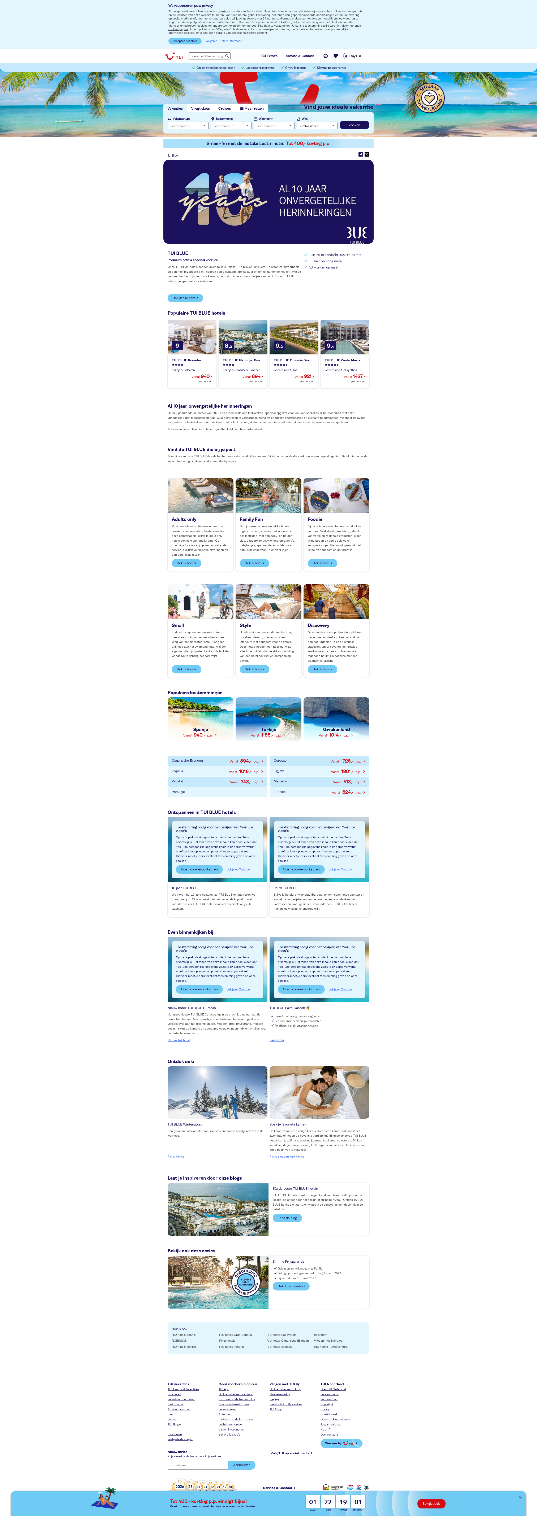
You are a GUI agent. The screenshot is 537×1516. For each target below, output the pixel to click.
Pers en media (330, 1394)
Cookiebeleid (329, 1414)
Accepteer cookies (185, 41)
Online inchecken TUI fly (285, 1389)
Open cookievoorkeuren (199, 869)
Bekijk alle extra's (229, 1434)
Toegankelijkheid (331, 1424)
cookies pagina (178, 29)
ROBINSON (179, 1340)
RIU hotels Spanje (184, 1334)
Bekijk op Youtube (238, 869)
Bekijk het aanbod (291, 1286)
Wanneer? (266, 118)
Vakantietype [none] (181, 118)
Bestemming (224, 118)
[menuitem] (357, 56)
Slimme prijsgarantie (331, 67)
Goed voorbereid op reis (234, 1404)
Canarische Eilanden (212, 761)
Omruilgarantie (295, 67)
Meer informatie (232, 41)
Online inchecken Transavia (236, 1394)
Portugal (178, 792)
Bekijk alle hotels (185, 298)
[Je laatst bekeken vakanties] (325, 56)
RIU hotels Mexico (184, 1346)
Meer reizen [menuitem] (254, 108)
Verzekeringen (227, 1409)
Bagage (274, 1399)
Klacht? (325, 1429)
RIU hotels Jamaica (279, 1346)
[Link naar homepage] (173, 56)
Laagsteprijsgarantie (260, 67)
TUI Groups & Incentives (183, 1389)
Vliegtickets (200, 108)
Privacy (325, 1409)
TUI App (224, 1389)
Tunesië (314, 792)
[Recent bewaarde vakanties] (336, 56)
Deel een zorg (329, 1434)
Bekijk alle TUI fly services (286, 1404)
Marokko (314, 781)
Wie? (305, 118)
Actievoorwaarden (179, 1409)
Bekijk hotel (277, 1040)
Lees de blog (287, 1218)
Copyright (327, 1404)
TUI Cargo (276, 1409)
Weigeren (211, 41)
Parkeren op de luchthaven (236, 1419)
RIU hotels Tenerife (232, 1346)
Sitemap (173, 1419)
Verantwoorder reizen (181, 1399)
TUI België (174, 1424)
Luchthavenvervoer (231, 1424)
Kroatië (212, 781)
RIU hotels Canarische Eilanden (288, 1340)
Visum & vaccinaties (231, 1429)
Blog (170, 1414)
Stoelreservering (280, 1394)
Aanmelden (241, 1465)
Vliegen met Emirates (328, 1340)
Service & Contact (277, 1488)
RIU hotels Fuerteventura (331, 1346)
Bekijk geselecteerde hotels (287, 1156)
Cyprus (212, 771)
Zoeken (354, 125)
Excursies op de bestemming (237, 1399)
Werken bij (333, 1443)
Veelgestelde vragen (180, 1439)
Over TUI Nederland (333, 1389)
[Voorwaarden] (358, 1487)
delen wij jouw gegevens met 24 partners (251, 18)
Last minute (175, 1404)
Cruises (224, 108)
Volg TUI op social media (290, 1453)
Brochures (174, 1394)
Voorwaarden (329, 1399)
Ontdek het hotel (179, 1040)
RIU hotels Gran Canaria (235, 1334)
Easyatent (320, 1334)
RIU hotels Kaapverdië (281, 1334)
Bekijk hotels (186, 563)
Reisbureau (175, 1434)
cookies (223, 11)
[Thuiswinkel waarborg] (333, 1487)
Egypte (314, 771)
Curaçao (314, 761)
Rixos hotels (227, 1340)
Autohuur (225, 1414)
